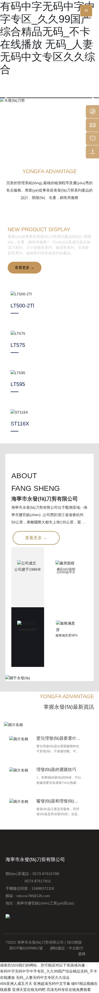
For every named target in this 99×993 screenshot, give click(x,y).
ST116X (20, 423)
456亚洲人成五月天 (16, 983)
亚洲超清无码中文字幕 (51, 983)
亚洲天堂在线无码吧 (28, 989)
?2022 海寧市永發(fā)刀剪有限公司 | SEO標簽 (44, 942)
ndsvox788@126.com (33, 896)
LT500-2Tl (22, 305)
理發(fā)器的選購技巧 (56, 769)
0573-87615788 (46, 874)
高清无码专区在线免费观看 (68, 989)
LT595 (18, 384)
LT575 (18, 345)
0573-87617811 (28, 881)
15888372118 (42, 888)
